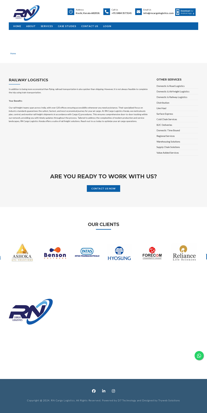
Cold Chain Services (167, 119)
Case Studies (67, 26)
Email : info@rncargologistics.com (170, 346)
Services (47, 26)
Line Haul (161, 108)
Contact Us (89, 26)
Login (107, 26)
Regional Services (166, 135)
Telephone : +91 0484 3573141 (169, 334)
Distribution (163, 102)
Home (17, 26)
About (31, 26)
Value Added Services (168, 152)
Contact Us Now (103, 188)
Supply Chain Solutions (168, 147)
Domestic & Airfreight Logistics (173, 91)
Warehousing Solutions (168, 141)
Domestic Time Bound (168, 130)
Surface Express (165, 113)
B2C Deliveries (164, 124)
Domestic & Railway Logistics (172, 97)
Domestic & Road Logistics (171, 85)
